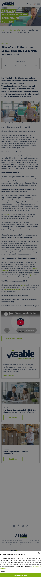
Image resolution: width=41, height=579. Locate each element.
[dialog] (20, 565)
